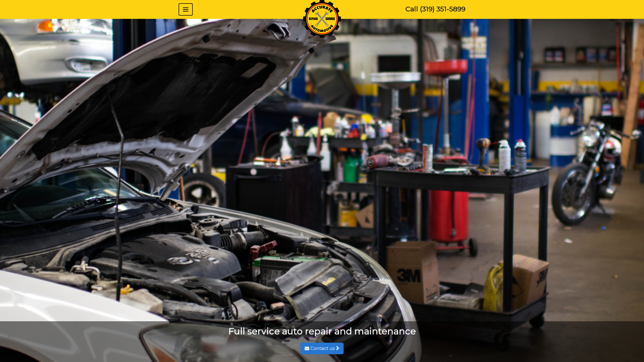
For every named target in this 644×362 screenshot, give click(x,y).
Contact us (322, 348)
